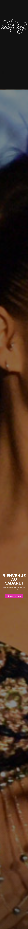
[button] (3, 72)
